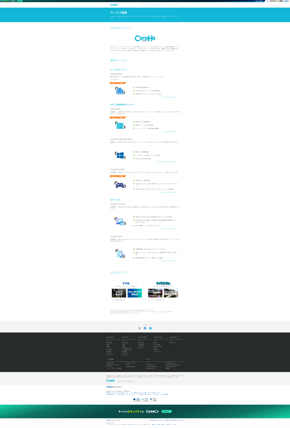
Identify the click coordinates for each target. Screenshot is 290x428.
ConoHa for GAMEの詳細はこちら (169, 192)
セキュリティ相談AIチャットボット (154, 392)
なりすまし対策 (155, 394)
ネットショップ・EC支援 (120, 424)
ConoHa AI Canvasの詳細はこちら (169, 229)
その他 (175, 424)
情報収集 (153, 424)
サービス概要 (174, 377)
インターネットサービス (110, 424)
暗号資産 (163, 424)
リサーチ (148, 424)
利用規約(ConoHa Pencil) (176, 375)
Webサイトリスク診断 (142, 392)
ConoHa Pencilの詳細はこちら (169, 261)
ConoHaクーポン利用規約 (138, 375)
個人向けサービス (169, 424)
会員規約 (108, 375)
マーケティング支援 (142, 424)
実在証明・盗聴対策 (109, 394)
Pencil (162, 5)
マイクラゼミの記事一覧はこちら (157, 300)
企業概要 (169, 377)
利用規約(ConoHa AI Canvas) (165, 375)
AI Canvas (157, 5)
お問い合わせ (147, 377)
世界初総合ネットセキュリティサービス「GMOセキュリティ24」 (117, 392)
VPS (147, 5)
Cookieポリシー (164, 377)
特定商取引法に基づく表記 (118, 377)
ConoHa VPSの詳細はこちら (170, 131)
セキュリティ (135, 424)
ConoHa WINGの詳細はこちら (170, 97)
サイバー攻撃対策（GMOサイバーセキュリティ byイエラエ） (125, 394)
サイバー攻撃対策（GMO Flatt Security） (144, 394)
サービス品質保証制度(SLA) (139, 377)
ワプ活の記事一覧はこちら (119, 300)
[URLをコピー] (150, 328)
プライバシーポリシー (155, 377)
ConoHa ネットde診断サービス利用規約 (151, 375)
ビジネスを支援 (129, 424)
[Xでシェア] (139, 328)
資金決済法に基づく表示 (128, 377)
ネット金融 (158, 424)
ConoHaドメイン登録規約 (116, 375)
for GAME (152, 5)
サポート (168, 5)
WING (143, 5)
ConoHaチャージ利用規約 (127, 375)
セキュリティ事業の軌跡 (164, 394)
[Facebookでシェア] (145, 328)
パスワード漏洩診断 (133, 392)
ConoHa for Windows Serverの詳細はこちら (166, 162)
